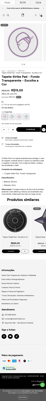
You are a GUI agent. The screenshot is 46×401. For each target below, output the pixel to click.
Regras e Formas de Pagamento (13, 291)
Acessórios (11, 71)
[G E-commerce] (37, 385)
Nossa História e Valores (10, 283)
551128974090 (10, 315)
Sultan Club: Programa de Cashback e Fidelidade (19, 275)
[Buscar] (8, 15)
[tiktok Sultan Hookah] (16, 336)
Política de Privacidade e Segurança (14, 300)
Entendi (23, 397)
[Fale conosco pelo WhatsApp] (42, 384)
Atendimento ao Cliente (10, 304)
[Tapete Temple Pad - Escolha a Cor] (25, 251)
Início (3, 71)
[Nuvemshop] (37, 381)
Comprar (11, 251)
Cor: (7, 112)
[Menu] (3, 15)
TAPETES (21, 71)
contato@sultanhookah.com (15, 319)
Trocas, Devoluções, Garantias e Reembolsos (18, 295)
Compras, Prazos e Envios (11, 287)
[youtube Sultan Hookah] (10, 336)
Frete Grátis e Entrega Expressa (13, 279)
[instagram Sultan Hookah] (4, 336)
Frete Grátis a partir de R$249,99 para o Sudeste (23, 8)
